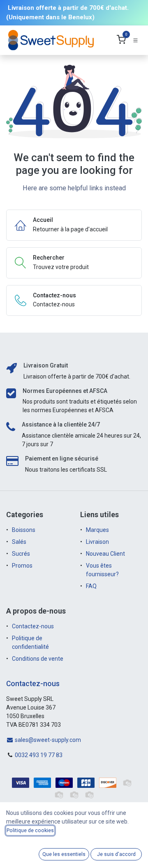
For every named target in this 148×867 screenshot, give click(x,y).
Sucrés (21, 553)
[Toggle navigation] (135, 40)
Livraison (97, 541)
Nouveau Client (105, 553)
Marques (97, 530)
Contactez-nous (33, 626)
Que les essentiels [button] (64, 854)
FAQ (91, 586)
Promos (23, 565)
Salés (19, 541)
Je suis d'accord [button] (116, 854)
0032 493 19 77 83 (38, 755)
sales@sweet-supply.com (47, 740)
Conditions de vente (37, 658)
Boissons (23, 530)
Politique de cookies (30, 830)
